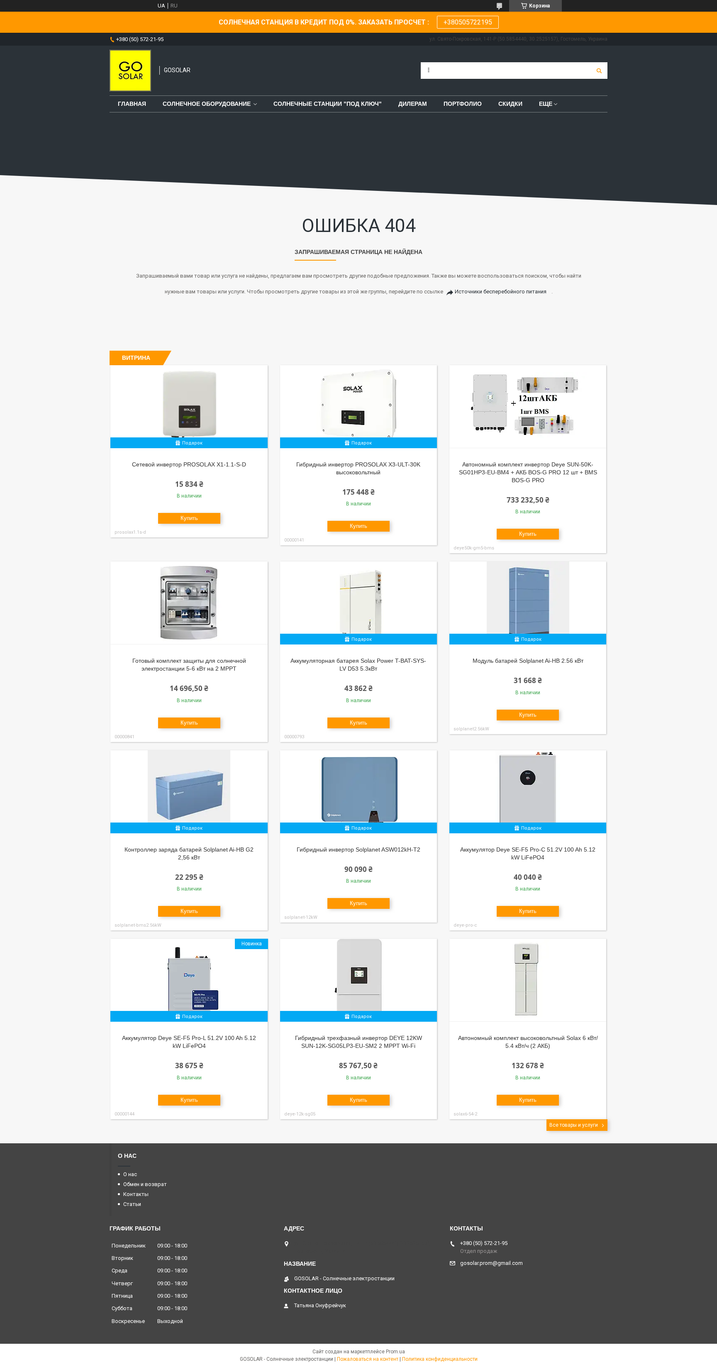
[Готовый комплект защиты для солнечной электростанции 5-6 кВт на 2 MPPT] (189, 602)
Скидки (510, 103)
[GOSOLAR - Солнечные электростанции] (130, 70)
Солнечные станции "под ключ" (327, 103)
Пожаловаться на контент (367, 1359)
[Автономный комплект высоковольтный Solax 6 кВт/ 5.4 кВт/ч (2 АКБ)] (528, 980)
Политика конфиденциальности (440, 1359)
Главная (132, 103)
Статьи (132, 1204)
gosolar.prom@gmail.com (491, 1263)
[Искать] (599, 70)
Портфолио (463, 103)
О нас (130, 1174)
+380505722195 (468, 22)
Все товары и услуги (573, 1125)
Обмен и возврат (145, 1184)
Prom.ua (395, 1352)
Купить (189, 518)
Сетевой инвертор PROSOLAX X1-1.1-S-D (189, 464)
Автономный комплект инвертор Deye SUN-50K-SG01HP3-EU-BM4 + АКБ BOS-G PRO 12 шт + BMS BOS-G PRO (528, 472)
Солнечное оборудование (207, 103)
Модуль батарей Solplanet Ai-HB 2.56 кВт (528, 660)
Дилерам (412, 103)
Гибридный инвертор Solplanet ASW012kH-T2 (358, 849)
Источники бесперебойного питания (500, 291)
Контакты (136, 1194)
